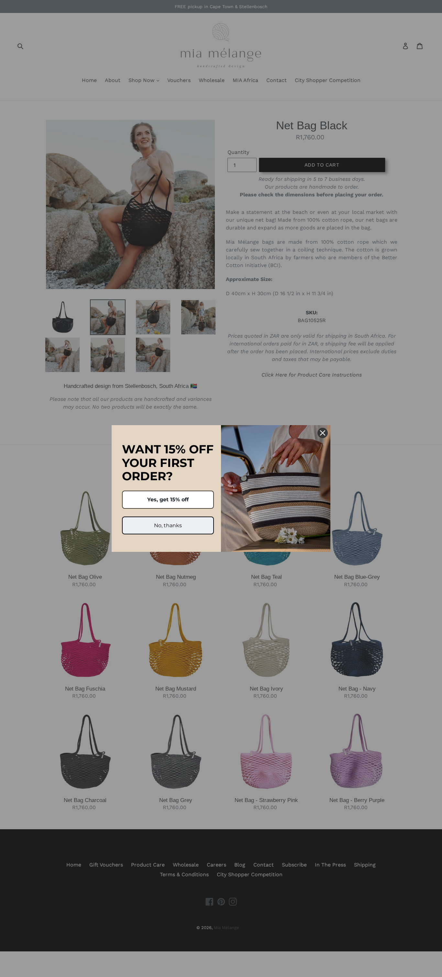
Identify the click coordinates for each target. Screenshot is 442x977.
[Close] (322, 433)
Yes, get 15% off (168, 499)
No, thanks (168, 525)
